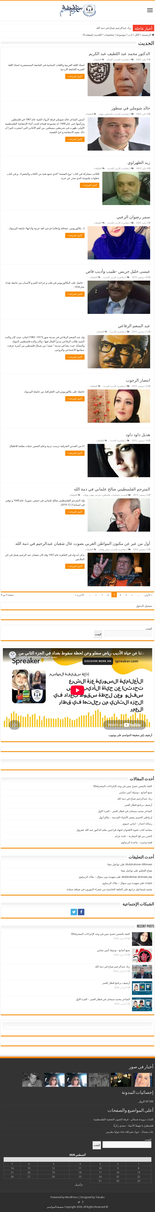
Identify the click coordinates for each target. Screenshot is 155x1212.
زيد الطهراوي (139, 162)
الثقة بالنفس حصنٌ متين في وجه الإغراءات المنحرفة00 (122, 786)
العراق (110, 59)
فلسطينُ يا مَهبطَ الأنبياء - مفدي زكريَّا (133, 1125)
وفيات (85, 495)
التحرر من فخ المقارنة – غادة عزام (133, 836)
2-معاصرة (126, 59)
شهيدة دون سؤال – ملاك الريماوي (97, 876)
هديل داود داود (138, 434)
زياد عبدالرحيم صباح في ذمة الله (113, 27)
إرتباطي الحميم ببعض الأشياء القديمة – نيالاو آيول (125, 817)
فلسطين (109, 114)
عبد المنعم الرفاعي (134, 325)
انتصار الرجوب (138, 380)
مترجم (98, 495)
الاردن (117, 168)
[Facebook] (81, 912)
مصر (107, 549)
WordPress (71, 1197)
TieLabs (100, 1197)
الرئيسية (147, 34)
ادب (130, 34)
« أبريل (79, 1184)
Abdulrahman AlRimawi (138, 864)
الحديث (117, 59)
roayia (148, 883)
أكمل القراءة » (75, 76)
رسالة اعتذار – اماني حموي (137, 823)
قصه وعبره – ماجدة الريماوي (136, 842)
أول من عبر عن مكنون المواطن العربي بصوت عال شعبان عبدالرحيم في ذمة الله (82, 543)
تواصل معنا (113, 864)
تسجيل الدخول (144, 605)
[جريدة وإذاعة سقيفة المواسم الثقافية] (77, 10)
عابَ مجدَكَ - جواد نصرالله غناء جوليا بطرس (129, 1131)
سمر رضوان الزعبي (133, 216)
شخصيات (109, 34)
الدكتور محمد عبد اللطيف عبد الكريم (119, 53)
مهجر (101, 114)
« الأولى (148, 595)
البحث (149, 628)
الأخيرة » (79, 595)
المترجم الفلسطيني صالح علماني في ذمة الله (112, 489)
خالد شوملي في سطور (130, 108)
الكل (137, 34)
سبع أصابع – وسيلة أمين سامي (135, 792)
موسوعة (121, 34)
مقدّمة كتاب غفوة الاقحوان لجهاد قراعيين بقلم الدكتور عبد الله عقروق (114, 829)
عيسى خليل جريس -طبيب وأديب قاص (118, 271)
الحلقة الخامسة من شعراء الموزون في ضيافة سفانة (95, 889)
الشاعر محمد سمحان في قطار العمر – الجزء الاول (125, 811)
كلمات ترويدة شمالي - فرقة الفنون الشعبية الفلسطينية (123, 1119)
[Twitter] (74, 912)
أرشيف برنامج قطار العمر (138, 804)
